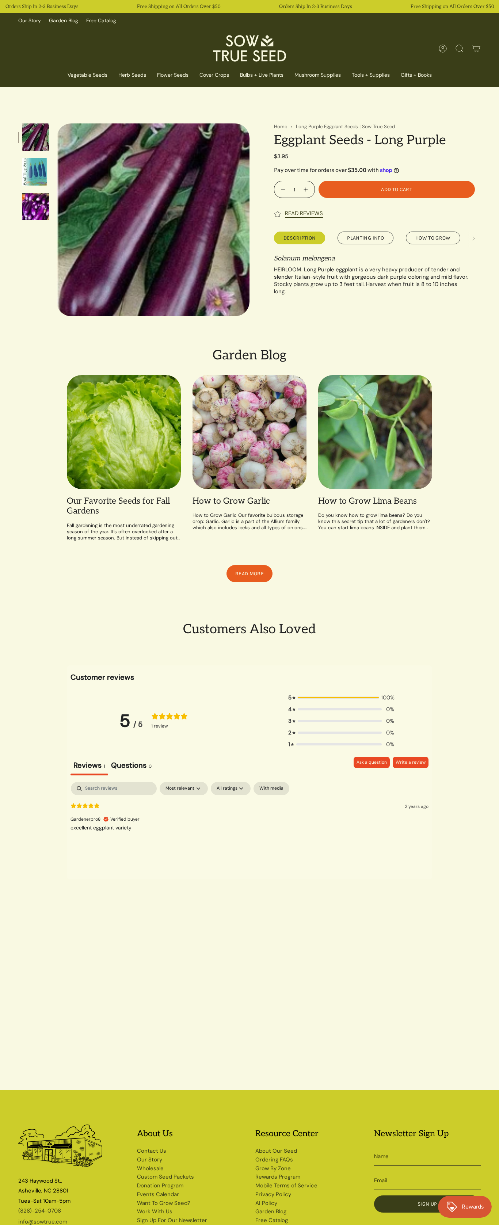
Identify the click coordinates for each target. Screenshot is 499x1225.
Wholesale (150, 1168)
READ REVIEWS (304, 213)
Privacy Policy (273, 1194)
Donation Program (160, 1185)
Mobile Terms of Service (286, 1185)
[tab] (131, 766)
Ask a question (372, 762)
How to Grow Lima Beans (367, 501)
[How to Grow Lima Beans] (375, 432)
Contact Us (151, 1151)
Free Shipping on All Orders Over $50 (179, 6)
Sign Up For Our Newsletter (172, 1220)
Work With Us (154, 1211)
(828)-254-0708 (39, 1210)
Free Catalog (101, 20)
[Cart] (476, 48)
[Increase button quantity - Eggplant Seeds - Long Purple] (306, 189)
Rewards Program (277, 1176)
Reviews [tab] (89, 765)
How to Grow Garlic (231, 501)
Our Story (29, 20)
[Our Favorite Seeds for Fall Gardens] (124, 432)
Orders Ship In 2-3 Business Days (42, 6)
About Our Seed (276, 1151)
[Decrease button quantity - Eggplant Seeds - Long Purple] (282, 189)
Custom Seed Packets (165, 1176)
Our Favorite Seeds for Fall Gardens (118, 506)
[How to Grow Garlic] (249, 432)
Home (280, 126)
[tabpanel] (249, 829)
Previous (56, 220)
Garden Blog (63, 20)
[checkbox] (271, 788)
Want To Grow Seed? (163, 1203)
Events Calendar (158, 1194)
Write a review (411, 762)
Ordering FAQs (274, 1159)
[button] (214, 75)
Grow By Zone (273, 1168)
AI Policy (266, 1203)
